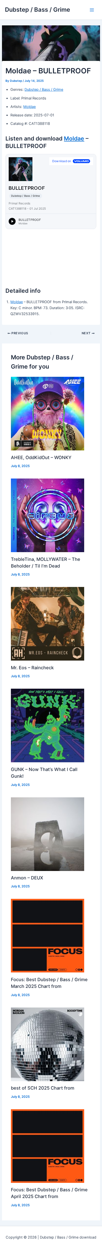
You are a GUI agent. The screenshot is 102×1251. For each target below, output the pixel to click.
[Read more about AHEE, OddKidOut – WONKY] (47, 413)
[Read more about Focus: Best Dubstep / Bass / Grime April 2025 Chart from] (47, 1145)
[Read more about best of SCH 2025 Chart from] (47, 1044)
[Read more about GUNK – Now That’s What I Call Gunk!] (47, 725)
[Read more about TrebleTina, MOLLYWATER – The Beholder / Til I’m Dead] (47, 515)
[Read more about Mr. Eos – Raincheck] (47, 623)
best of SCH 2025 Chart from (42, 1088)
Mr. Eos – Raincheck (32, 667)
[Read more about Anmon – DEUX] (47, 834)
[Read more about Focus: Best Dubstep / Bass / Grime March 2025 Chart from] (47, 935)
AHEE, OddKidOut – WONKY (41, 457)
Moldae (29, 106)
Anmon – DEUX (27, 877)
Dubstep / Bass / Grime (37, 9)
